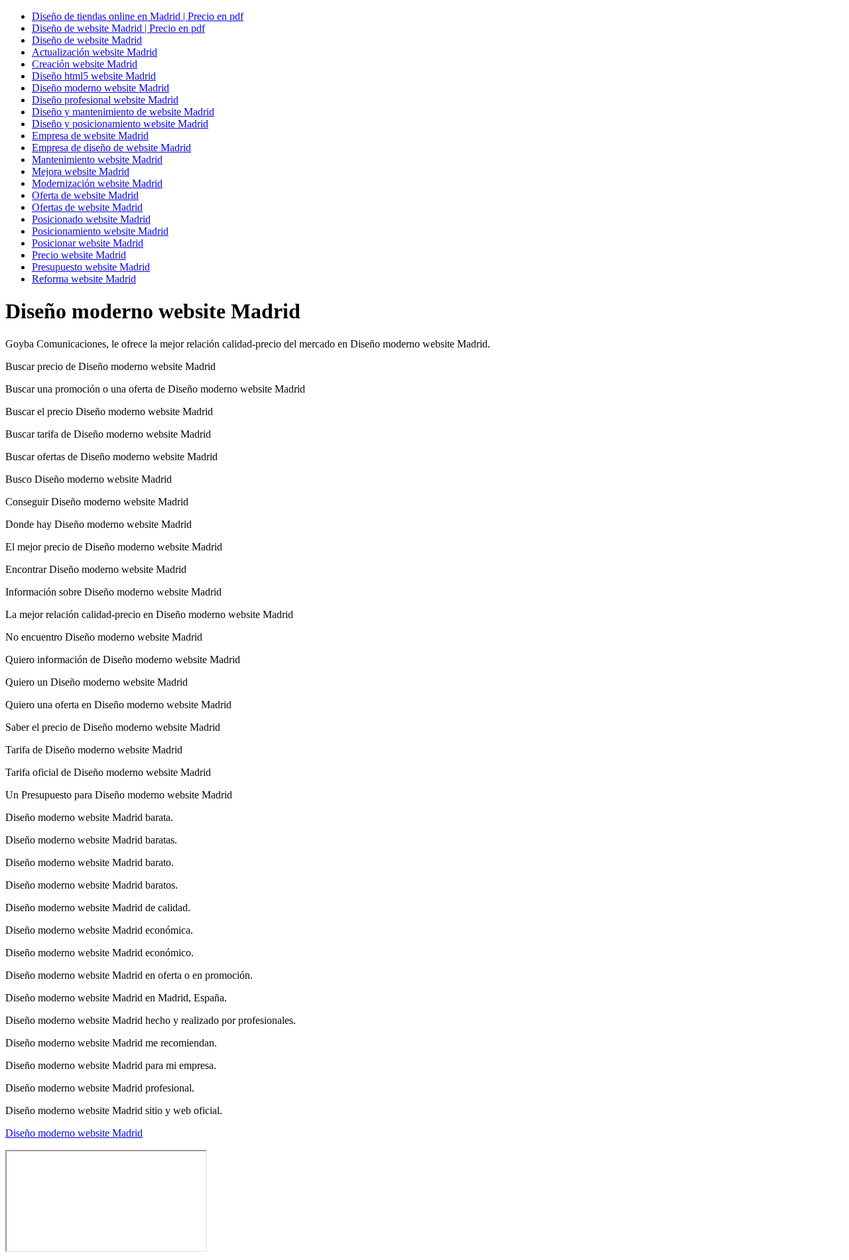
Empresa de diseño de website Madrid (111, 147)
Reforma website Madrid (84, 278)
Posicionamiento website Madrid (100, 231)
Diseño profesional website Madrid (105, 99)
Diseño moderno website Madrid (100, 88)
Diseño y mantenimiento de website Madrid (123, 111)
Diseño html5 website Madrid (94, 76)
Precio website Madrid (79, 255)
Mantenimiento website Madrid (97, 159)
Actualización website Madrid (94, 52)
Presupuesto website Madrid (91, 267)
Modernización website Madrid (97, 183)
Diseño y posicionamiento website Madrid (120, 123)
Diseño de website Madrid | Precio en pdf (118, 28)
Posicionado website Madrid (91, 219)
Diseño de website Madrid (87, 40)
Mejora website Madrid (80, 171)
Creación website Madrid (84, 64)
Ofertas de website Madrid (87, 207)
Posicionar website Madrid (87, 243)
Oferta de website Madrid (85, 195)
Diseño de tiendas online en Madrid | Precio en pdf (137, 16)
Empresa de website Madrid (90, 135)
